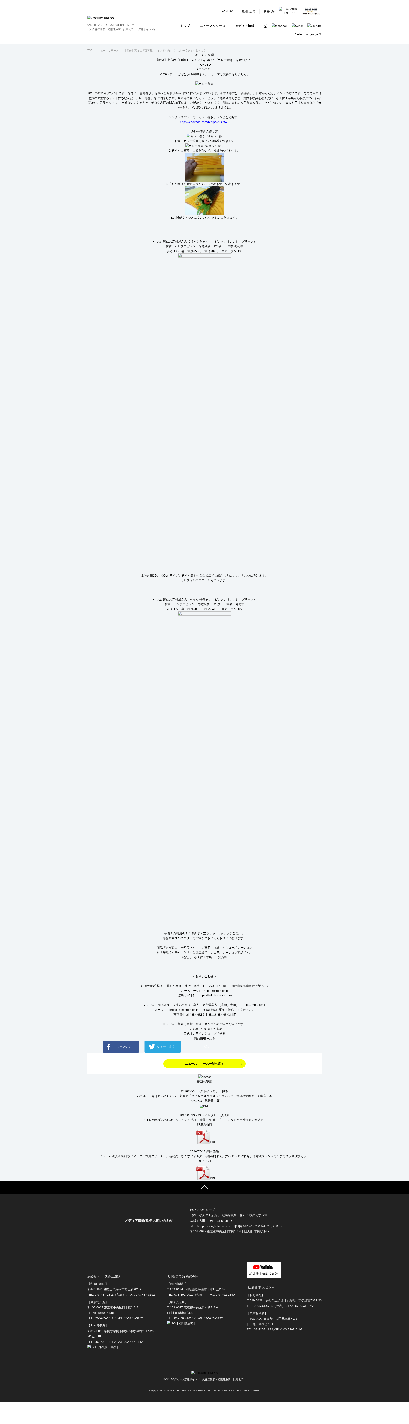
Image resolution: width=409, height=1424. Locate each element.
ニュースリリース (212, 25)
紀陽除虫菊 (248, 11)
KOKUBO (227, 11)
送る (207, 1046)
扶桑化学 (269, 11)
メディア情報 (244, 25)
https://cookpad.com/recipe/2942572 (204, 122)
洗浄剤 (224, 1115)
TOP (89, 50)
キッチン (201, 55)
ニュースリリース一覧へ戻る (204, 1063)
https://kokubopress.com (215, 995)
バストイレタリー (209, 1091)
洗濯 (216, 1151)
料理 (211, 55)
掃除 (225, 1091)
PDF (206, 1105)
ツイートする (166, 1046)
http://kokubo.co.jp (216, 990)
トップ (185, 25)
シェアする (124, 1046)
